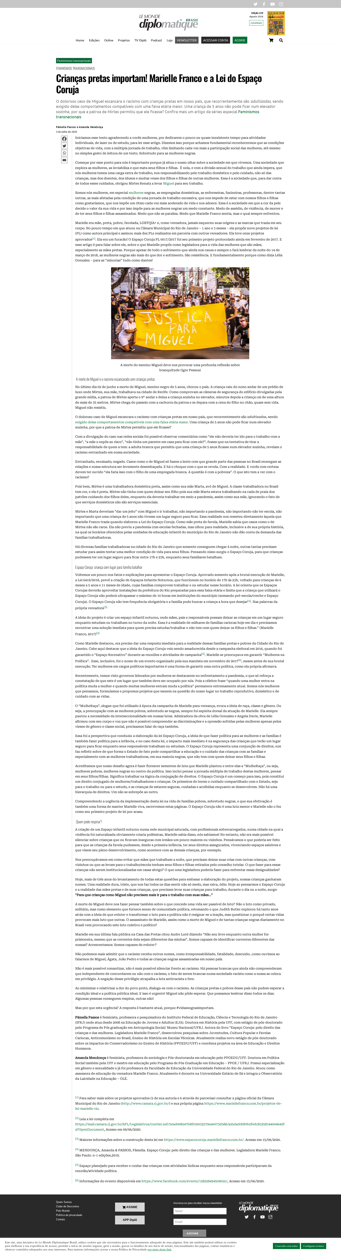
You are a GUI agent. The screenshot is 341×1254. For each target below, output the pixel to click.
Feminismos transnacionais (74, 60)
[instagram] (281, 3)
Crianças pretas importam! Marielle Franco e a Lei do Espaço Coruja (159, 83)
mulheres (136, 193)
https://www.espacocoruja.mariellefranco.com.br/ (204, 1140)
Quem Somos (64, 1202)
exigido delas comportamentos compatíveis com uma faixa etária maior (131, 422)
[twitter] (255, 3)
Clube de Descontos (67, 1206)
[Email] (64, 160)
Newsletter (187, 40)
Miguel (168, 183)
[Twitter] (64, 146)
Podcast (156, 40)
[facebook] (264, 3)
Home (80, 40)
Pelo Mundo (63, 1210)
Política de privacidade (69, 1215)
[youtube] (272, 3)
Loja (169, 40)
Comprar (256, 22)
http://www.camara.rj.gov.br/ (145, 1103)
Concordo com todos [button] (286, 1246)
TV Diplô (140, 40)
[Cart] (271, 40)
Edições (94, 40)
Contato (60, 1219)
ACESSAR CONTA (215, 40)
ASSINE (240, 40)
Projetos (124, 40)
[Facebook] (64, 139)
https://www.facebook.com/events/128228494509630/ (184, 1181)
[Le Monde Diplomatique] (168, 30)
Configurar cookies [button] (313, 1246)
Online (108, 40)
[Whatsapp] (64, 153)
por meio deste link (159, 1249)
